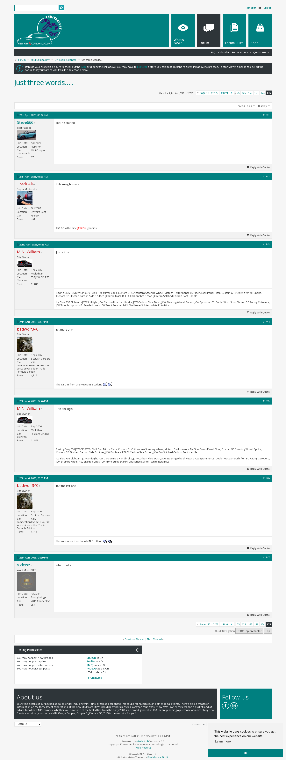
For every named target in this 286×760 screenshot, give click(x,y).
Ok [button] (245, 753)
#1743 (266, 244)
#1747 (266, 557)
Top (268, 631)
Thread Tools (244, 106)
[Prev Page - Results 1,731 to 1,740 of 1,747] (231, 93)
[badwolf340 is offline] (24, 344)
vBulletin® (142, 741)
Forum (22, 60)
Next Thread (154, 639)
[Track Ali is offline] (24, 198)
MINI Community (40, 60)
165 (250, 93)
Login (267, 8)
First (225, 93)
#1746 (266, 478)
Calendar (223, 52)
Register (250, 8)
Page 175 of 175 (209, 93)
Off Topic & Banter (65, 60)
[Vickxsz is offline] (26, 581)
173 (256, 93)
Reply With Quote (260, 167)
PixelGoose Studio (158, 757)
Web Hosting (143, 747)
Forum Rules (94, 677)
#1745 (266, 401)
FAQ (213, 52)
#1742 (266, 176)
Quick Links (260, 52)
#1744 (266, 321)
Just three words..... (44, 82)
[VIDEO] (91, 668)
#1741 (266, 115)
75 (238, 93)
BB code (92, 658)
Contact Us (198, 724)
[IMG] (90, 665)
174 (263, 93)
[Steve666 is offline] (26, 135)
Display (262, 106)
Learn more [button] (223, 741)
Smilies (91, 661)
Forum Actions (240, 52)
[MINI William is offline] (24, 263)
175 (269, 93)
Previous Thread (135, 639)
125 (244, 93)
